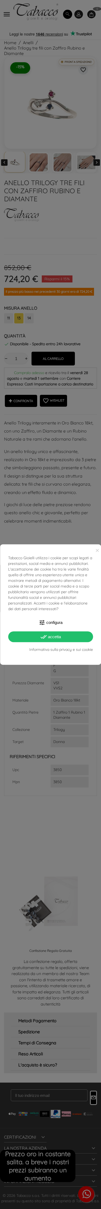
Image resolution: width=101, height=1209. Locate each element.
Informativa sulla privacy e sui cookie (61, 649)
